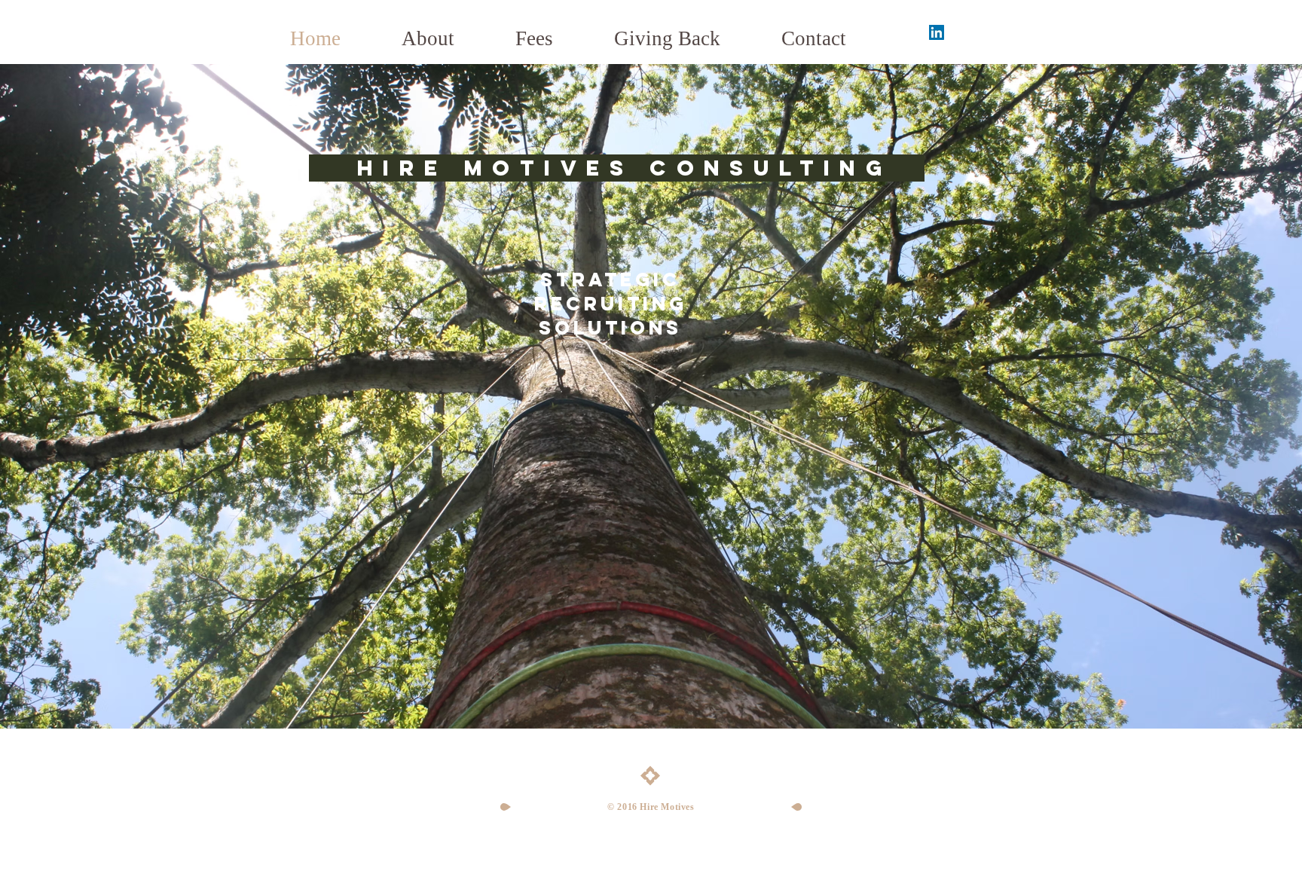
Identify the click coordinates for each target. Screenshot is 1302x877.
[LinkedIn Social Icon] (936, 32)
